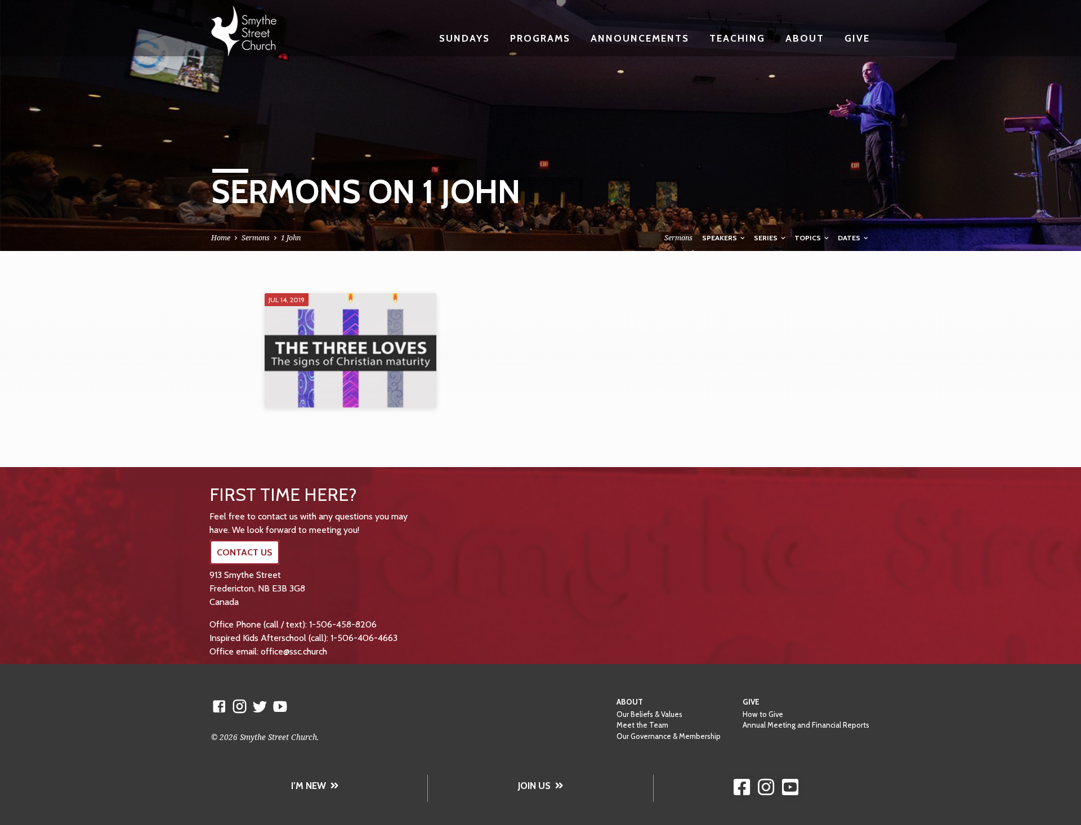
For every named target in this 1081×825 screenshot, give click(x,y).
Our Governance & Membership (669, 736)
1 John (291, 238)
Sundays (464, 38)
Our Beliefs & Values (649, 714)
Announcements (640, 38)
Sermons (256, 238)
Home (220, 238)
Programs (540, 38)
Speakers (720, 238)
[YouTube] (280, 706)
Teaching (737, 38)
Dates (850, 238)
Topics (808, 238)
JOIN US (534, 785)
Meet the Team (642, 724)
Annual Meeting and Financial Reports (806, 724)
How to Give (763, 714)
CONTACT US (245, 552)
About (804, 38)
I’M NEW (308, 785)
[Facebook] (219, 706)
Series (766, 238)
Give (857, 38)
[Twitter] (260, 706)
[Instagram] (239, 706)
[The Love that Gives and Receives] (350, 350)
